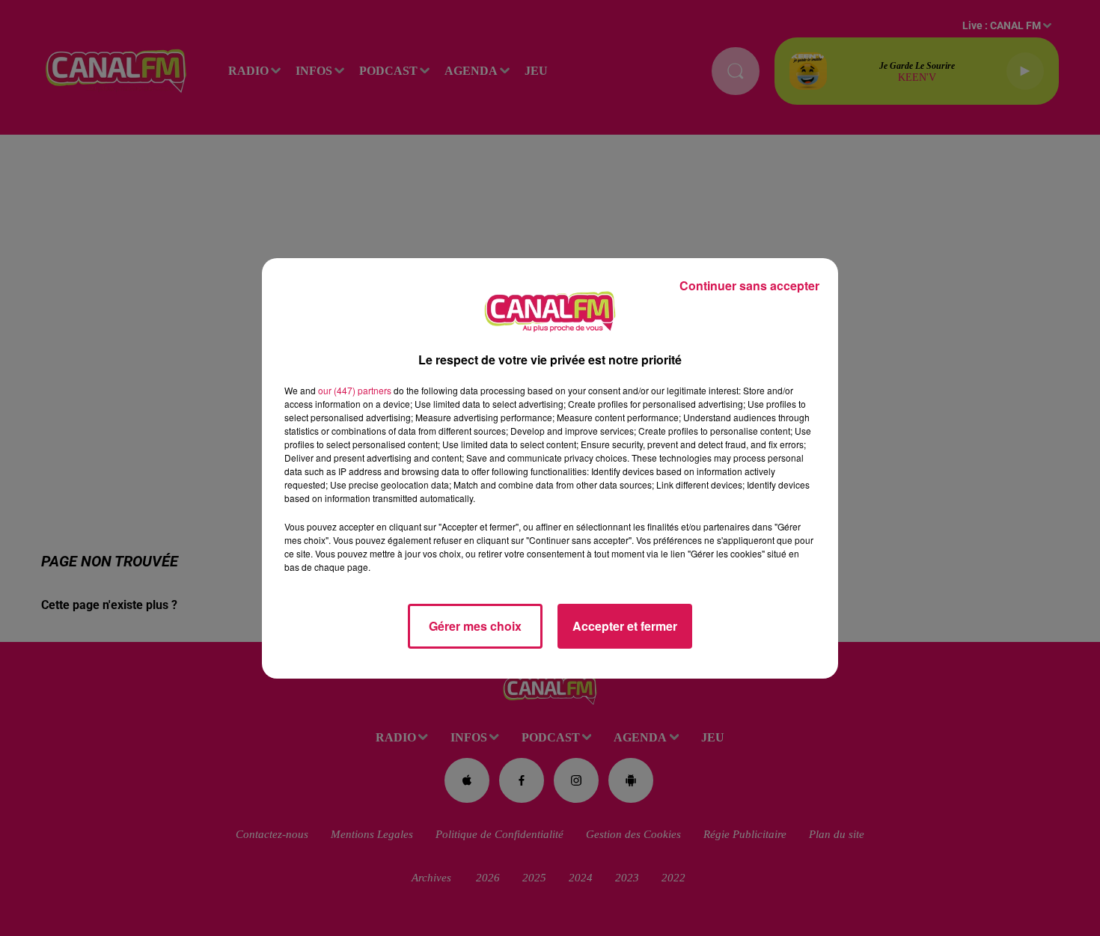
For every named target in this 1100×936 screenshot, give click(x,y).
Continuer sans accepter (749, 285)
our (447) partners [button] (354, 390)
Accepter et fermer (624, 625)
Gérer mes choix (475, 625)
